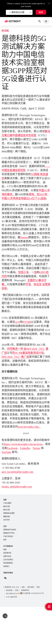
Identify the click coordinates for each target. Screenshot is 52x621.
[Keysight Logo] (14, 21)
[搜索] (39, 21)
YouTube (9, 464)
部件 (5, 553)
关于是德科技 (8, 560)
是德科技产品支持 (9, 543)
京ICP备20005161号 (13, 608)
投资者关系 (7, 567)
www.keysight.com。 (33, 434)
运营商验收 (14, 296)
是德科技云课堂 (9, 526)
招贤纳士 (6, 581)
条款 (41, 601)
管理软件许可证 (9, 546)
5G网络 (35, 178)
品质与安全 (7, 570)
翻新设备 (6, 529)
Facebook (18, 460)
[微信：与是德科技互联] (5, 592)
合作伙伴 (6, 533)
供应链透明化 (8, 577)
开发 (40, 292)
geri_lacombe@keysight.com (20, 483)
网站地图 (33, 601)
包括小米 (29, 280)
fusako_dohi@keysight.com (19, 498)
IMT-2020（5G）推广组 (16, 364)
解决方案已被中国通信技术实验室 (22, 135)
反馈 (17, 604)
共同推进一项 (15, 356)
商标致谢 (9, 604)
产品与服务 (7, 515)
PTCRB (27, 330)
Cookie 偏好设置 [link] (12, 611)
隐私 (25, 601)
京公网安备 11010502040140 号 (35, 607)
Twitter (45, 460)
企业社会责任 (8, 574)
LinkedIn (32, 460)
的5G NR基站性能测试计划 (28, 360)
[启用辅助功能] (5, 615)
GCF (17, 330)
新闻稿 (5, 30)
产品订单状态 (8, 550)
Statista (30, 245)
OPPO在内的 (9, 284)
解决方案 (6, 519)
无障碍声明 (26, 604)
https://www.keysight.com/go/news (24, 456)
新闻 (5, 563)
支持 (5, 539)
